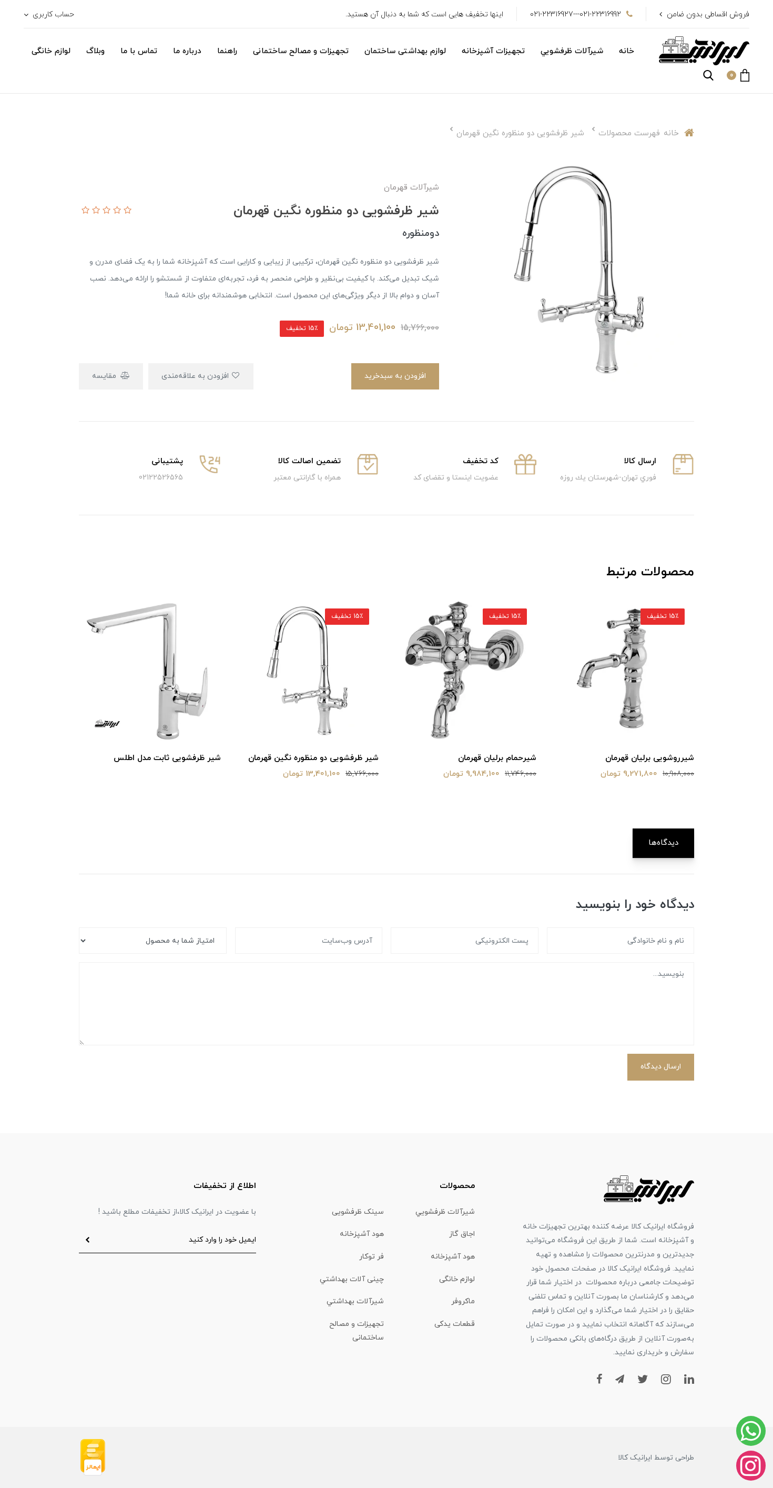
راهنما (227, 51)
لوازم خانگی (51, 51)
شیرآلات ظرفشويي (572, 51)
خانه (626, 51)
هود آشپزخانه (362, 1234)
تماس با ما (138, 51)
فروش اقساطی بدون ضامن (708, 14)
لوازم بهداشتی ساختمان (405, 51)
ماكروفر (463, 1301)
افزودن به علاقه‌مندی (196, 376)
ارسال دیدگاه (660, 1067)
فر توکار (371, 1257)
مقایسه (105, 376)
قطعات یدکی (454, 1324)
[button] (738, 75)
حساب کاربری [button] (52, 14)
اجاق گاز (462, 1234)
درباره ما (187, 51)
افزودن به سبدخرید (395, 376)
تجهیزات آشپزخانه (493, 51)
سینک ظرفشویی (358, 1212)
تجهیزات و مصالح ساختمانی (301, 51)
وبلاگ (95, 51)
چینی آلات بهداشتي (352, 1279)
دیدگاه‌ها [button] (663, 842)
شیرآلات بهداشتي (355, 1301)
